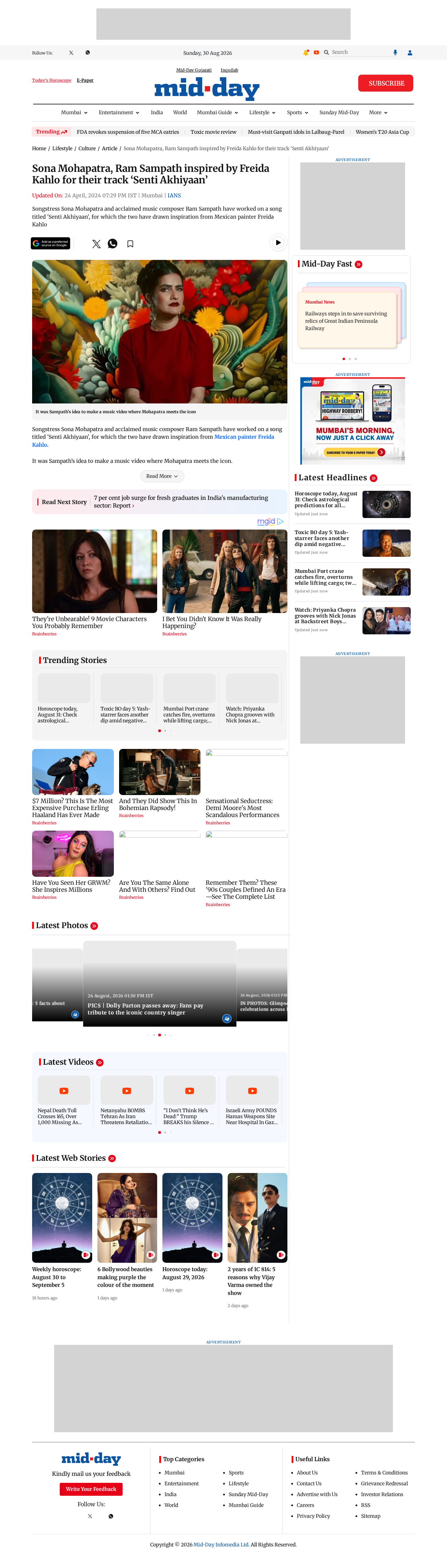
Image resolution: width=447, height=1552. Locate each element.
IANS (174, 195)
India (157, 112)
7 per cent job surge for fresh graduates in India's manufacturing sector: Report (181, 501)
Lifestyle (259, 112)
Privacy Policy (313, 1516)
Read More (158, 476)
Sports (294, 112)
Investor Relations (382, 1494)
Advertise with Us (317, 1494)
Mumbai (71, 112)
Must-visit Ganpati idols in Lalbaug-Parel (296, 132)
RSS (365, 1505)
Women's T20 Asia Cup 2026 (389, 132)
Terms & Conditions (384, 1473)
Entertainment (116, 112)
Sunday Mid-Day (339, 112)
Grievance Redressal (384, 1483)
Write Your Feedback (91, 1489)
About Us (307, 1473)
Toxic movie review (213, 132)
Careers (305, 1505)
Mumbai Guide (214, 112)
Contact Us (309, 1483)
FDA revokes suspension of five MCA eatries (128, 132)
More (375, 112)
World (180, 112)
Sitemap (371, 1516)
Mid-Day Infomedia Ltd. (221, 1545)
